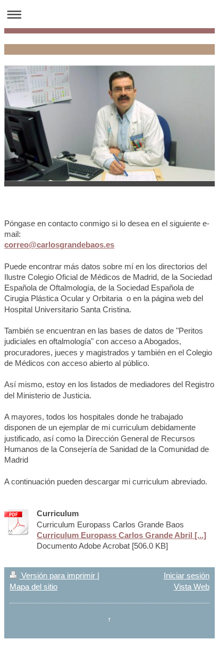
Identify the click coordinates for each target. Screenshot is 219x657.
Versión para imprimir (58, 575)
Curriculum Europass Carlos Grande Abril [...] (121, 535)
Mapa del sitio (33, 586)
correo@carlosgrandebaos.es (59, 244)
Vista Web (191, 586)
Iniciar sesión (186, 575)
